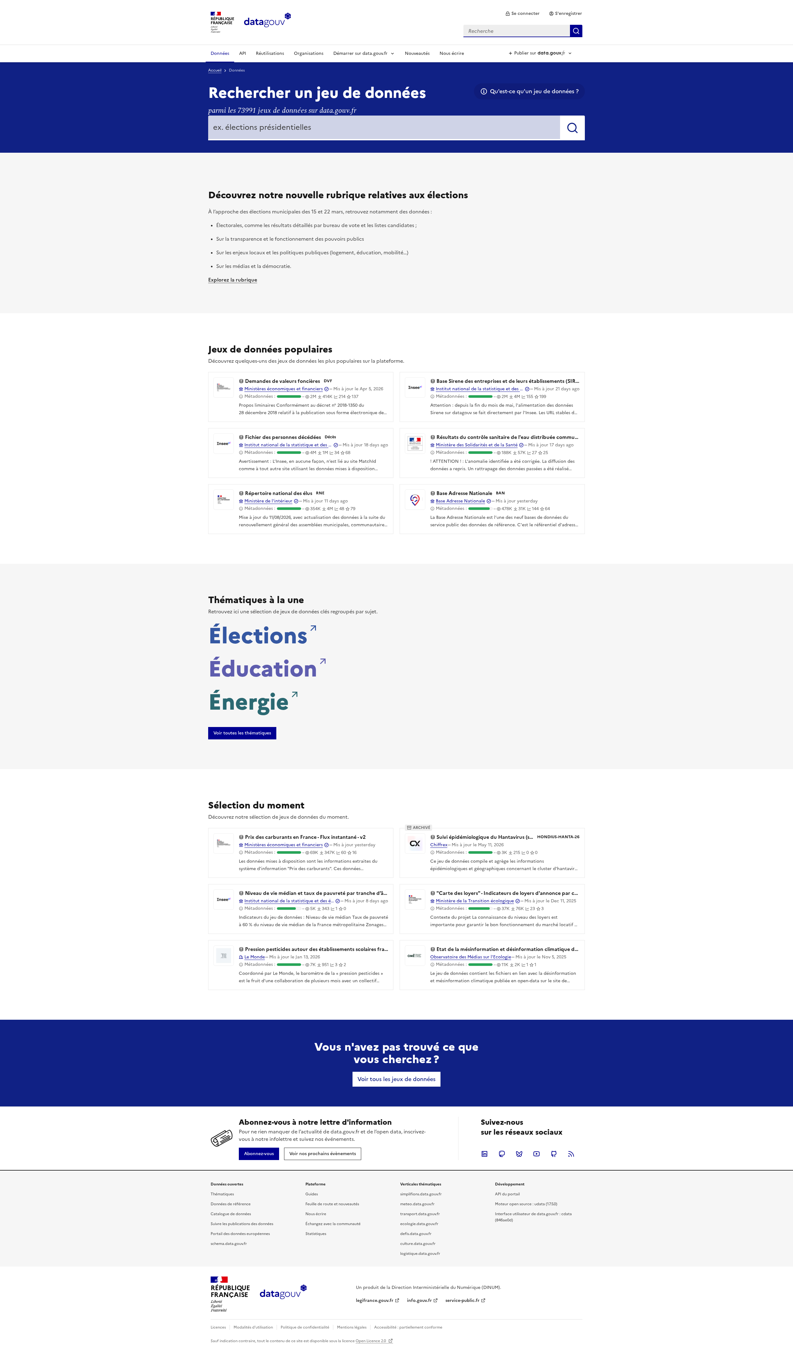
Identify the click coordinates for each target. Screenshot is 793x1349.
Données (220, 53)
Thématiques (222, 1194)
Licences (218, 1327)
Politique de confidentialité (305, 1327)
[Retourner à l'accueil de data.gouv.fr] (267, 21)
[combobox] (522, 31)
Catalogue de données (231, 1214)
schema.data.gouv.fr (229, 1243)
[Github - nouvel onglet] (554, 1154)
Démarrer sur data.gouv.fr (360, 53)
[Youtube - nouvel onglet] (536, 1154)
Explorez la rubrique (232, 279)
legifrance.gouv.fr (374, 1300)
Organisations (308, 53)
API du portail (507, 1194)
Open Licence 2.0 (371, 1341)
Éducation (262, 667)
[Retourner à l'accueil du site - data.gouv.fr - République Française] (283, 1294)
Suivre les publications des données (242, 1224)
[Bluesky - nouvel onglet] (519, 1154)
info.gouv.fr (419, 1300)
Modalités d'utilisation (253, 1327)
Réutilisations (270, 53)
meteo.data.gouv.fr (417, 1204)
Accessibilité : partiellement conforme (408, 1327)
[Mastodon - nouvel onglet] (502, 1154)
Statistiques (315, 1234)
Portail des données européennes (240, 1234)
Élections (258, 634)
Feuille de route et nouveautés (332, 1204)
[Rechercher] (572, 128)
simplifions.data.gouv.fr (421, 1194)
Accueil (214, 70)
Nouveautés (417, 53)
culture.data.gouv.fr (418, 1243)
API (242, 53)
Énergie (248, 700)
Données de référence (231, 1204)
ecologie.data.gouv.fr (419, 1224)
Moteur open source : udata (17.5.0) (526, 1204)
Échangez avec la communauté (333, 1224)
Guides (311, 1194)
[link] (522, 13)
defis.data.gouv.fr (416, 1234)
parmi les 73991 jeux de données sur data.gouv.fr (282, 110)
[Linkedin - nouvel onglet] (484, 1154)
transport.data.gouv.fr (420, 1214)
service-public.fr (462, 1300)
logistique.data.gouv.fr (420, 1253)
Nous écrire (452, 53)
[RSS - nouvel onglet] (571, 1154)
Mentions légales (351, 1327)
